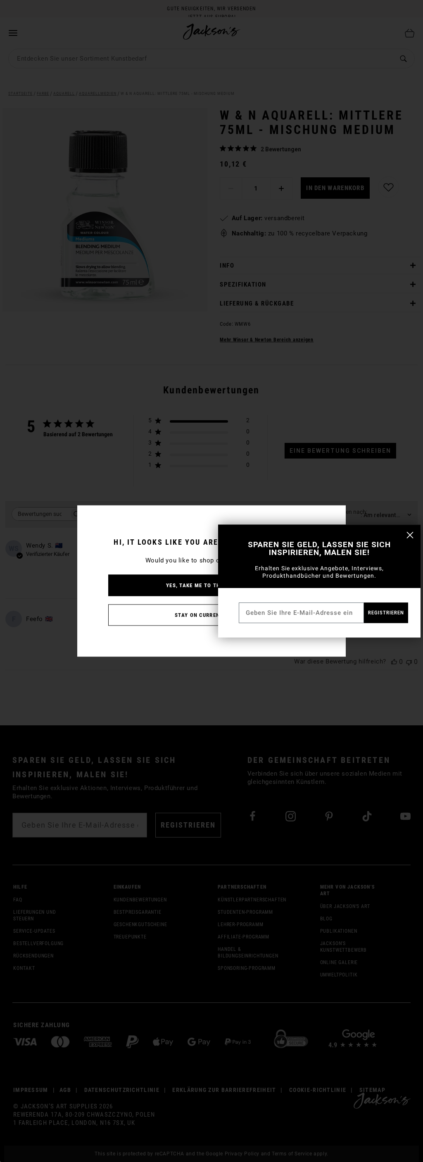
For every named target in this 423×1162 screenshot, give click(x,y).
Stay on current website (211, 615)
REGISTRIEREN (386, 612)
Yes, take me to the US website (211, 585)
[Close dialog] (410, 535)
